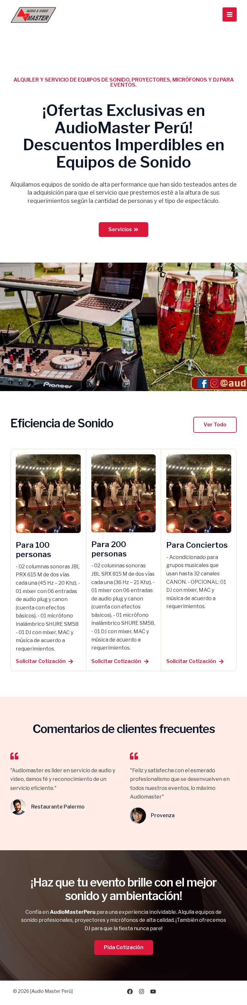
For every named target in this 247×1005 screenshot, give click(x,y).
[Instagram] (141, 991)
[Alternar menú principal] (230, 14)
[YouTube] (153, 991)
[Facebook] (130, 991)
